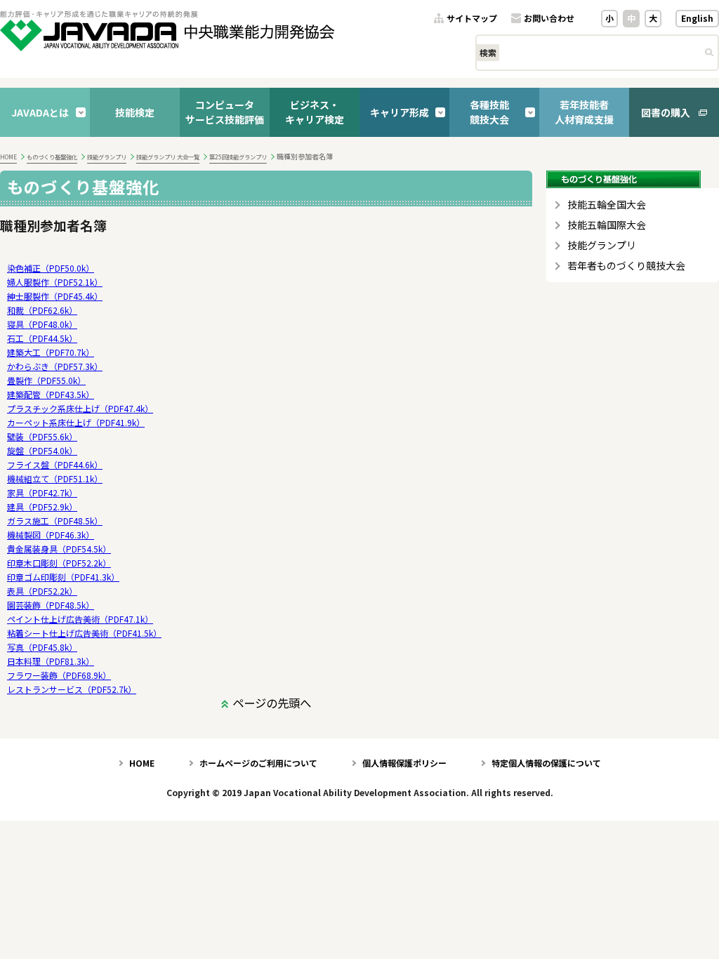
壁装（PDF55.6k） (42, 436)
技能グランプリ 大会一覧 (167, 156)
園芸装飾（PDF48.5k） (50, 605)
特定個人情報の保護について (546, 763)
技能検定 (134, 112)
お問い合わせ (549, 18)
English (697, 18)
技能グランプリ (106, 156)
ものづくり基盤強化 (52, 156)
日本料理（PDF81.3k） (50, 661)
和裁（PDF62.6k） (42, 310)
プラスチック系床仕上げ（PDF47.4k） (80, 408)
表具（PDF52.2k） (42, 591)
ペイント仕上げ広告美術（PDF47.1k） (80, 619)
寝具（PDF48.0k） (42, 324)
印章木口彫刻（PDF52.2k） (59, 563)
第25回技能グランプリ (238, 156)
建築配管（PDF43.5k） (50, 394)
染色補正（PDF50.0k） (50, 268)
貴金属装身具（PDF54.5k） (59, 549)
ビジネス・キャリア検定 (314, 112)
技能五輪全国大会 (606, 205)
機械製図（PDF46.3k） (50, 535)
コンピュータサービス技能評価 (224, 112)
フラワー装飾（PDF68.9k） (59, 675)
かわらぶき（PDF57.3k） (55, 366)
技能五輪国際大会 (606, 225)
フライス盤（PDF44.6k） (55, 464)
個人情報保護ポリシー (404, 763)
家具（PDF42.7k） (42, 492)
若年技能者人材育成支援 (584, 112)
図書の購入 (665, 112)
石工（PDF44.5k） (42, 338)
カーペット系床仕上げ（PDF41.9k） (76, 422)
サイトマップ (472, 18)
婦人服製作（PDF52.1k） (55, 282)
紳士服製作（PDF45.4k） (55, 296)
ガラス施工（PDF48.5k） (55, 521)
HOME (8, 156)
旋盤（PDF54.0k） (42, 450)
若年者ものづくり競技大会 (626, 266)
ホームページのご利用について (258, 763)
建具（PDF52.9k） (42, 506)
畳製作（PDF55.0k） (46, 380)
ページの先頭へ (271, 702)
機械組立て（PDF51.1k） (55, 478)
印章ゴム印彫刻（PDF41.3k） (63, 577)
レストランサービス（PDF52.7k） (71, 689)
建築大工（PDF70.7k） (50, 352)
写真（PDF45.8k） (42, 647)
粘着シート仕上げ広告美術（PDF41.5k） (84, 633)
